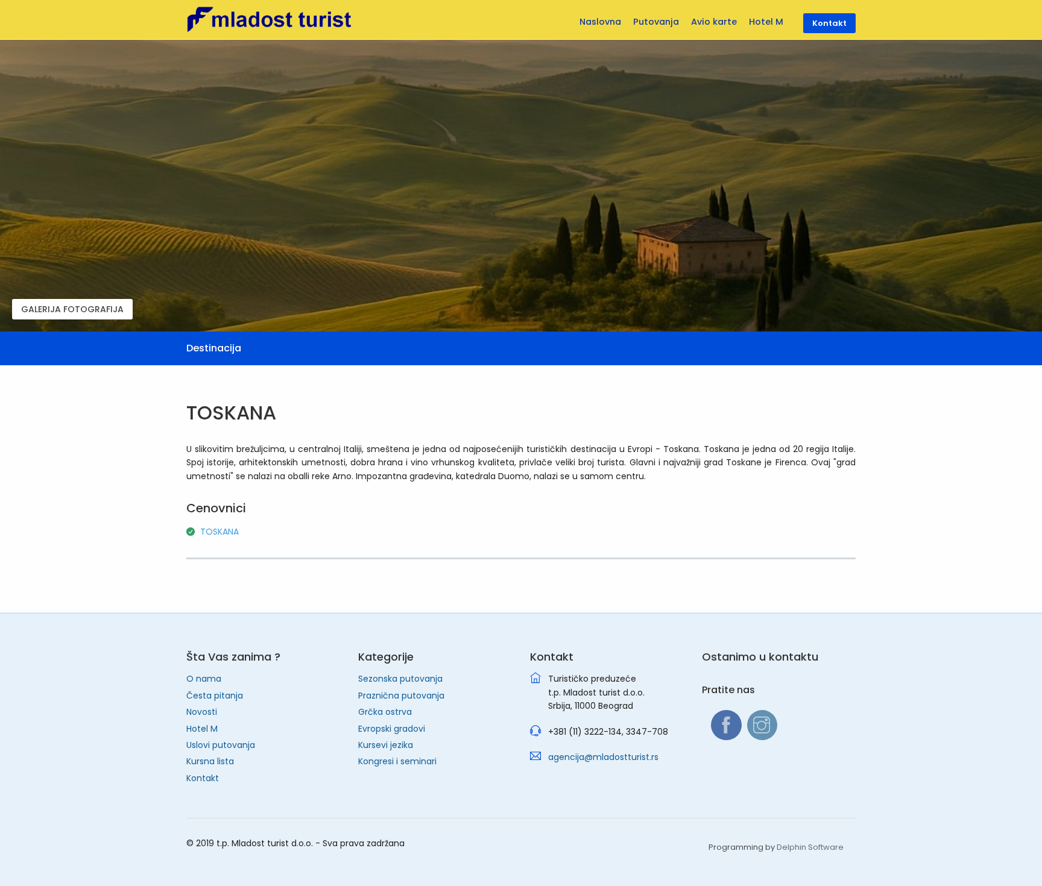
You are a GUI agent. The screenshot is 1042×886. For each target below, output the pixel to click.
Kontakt (202, 778)
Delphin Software (810, 847)
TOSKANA (219, 532)
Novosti (201, 712)
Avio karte (714, 22)
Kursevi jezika (385, 745)
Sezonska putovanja (400, 679)
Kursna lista (210, 761)
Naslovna (600, 22)
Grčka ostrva (385, 712)
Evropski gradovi (391, 729)
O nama (203, 679)
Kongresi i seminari (397, 761)
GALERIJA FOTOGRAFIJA (72, 309)
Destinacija (213, 348)
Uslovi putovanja (220, 745)
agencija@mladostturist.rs (603, 757)
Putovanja (656, 22)
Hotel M (202, 729)
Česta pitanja (214, 696)
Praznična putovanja (401, 696)
